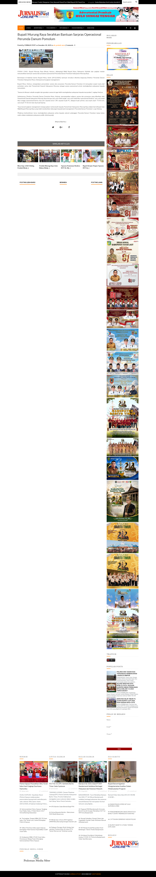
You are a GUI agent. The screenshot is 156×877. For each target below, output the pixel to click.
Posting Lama (96, 182)
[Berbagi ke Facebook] (69, 127)
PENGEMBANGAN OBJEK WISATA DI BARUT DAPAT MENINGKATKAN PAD (122, 812)
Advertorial (38, 28)
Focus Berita (51, 28)
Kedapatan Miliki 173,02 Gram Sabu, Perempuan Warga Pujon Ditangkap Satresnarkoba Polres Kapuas (32, 839)
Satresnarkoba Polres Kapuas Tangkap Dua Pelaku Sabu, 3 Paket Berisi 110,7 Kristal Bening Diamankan (33, 811)
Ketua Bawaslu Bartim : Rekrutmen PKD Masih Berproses (61, 813)
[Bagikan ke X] (53, 127)
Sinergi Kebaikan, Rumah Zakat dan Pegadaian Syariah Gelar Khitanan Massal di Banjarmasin (92, 820)
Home (21, 28)
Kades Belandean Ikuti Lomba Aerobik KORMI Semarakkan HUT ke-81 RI (96, 2)
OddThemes (96, 874)
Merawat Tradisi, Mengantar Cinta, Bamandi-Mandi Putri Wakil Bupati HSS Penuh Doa (37, 2)
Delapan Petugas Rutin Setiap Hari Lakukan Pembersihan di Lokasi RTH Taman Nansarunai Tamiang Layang (61, 829)
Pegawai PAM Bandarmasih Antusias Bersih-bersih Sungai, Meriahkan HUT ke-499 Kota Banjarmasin (92, 811)
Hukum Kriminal (77, 28)
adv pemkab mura (59, 45)
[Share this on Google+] (61, 127)
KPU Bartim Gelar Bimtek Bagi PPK (62, 806)
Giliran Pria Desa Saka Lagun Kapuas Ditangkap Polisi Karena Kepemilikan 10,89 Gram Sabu (34, 829)
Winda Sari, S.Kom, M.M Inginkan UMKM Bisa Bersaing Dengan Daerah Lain (63, 820)
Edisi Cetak (90, 28)
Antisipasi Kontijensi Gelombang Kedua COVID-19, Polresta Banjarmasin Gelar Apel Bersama (92, 837)
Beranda (63, 182)
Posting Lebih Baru (27, 182)
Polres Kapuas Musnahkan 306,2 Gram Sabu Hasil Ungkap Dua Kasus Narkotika (34, 786)
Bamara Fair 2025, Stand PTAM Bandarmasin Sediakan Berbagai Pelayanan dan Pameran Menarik (90, 786)
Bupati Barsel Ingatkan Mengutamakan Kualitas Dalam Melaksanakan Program (119, 786)
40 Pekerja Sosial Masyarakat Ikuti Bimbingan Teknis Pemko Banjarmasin (91, 828)
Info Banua (63, 28)
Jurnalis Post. (76, 874)
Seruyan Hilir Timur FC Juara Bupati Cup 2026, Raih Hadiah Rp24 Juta (126, 700)
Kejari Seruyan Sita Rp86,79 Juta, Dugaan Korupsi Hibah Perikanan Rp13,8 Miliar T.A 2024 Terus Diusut (127, 687)
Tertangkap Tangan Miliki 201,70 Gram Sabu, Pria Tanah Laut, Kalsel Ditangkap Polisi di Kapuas (33, 820)
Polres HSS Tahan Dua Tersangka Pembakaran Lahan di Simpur (127, 673)
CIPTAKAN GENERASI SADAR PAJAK (123, 819)
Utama (28, 28)
